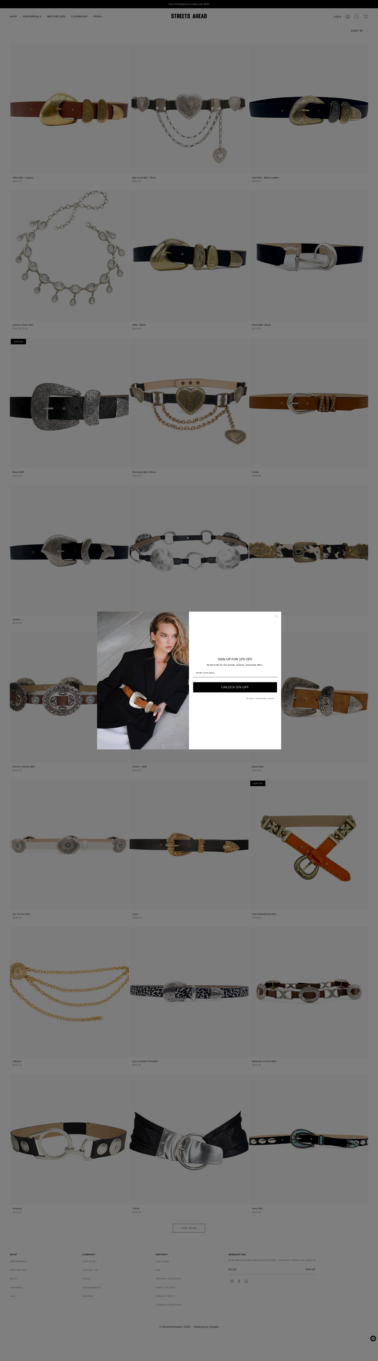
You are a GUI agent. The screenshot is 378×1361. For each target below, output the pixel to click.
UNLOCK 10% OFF (235, 687)
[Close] (276, 616)
